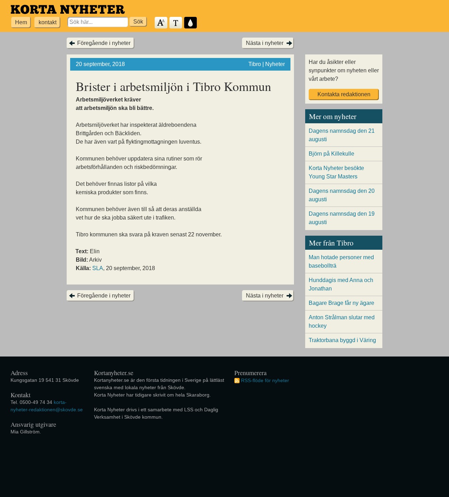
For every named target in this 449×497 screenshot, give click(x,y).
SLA (97, 268)
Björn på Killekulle (331, 154)
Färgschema (190, 23)
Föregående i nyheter (103, 43)
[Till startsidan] (68, 9)
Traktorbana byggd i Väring (342, 340)
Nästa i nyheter (264, 43)
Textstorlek (161, 23)
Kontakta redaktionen (343, 94)
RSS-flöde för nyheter (265, 380)
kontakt (47, 22)
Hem (21, 22)
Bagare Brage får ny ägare (341, 303)
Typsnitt (176, 23)
